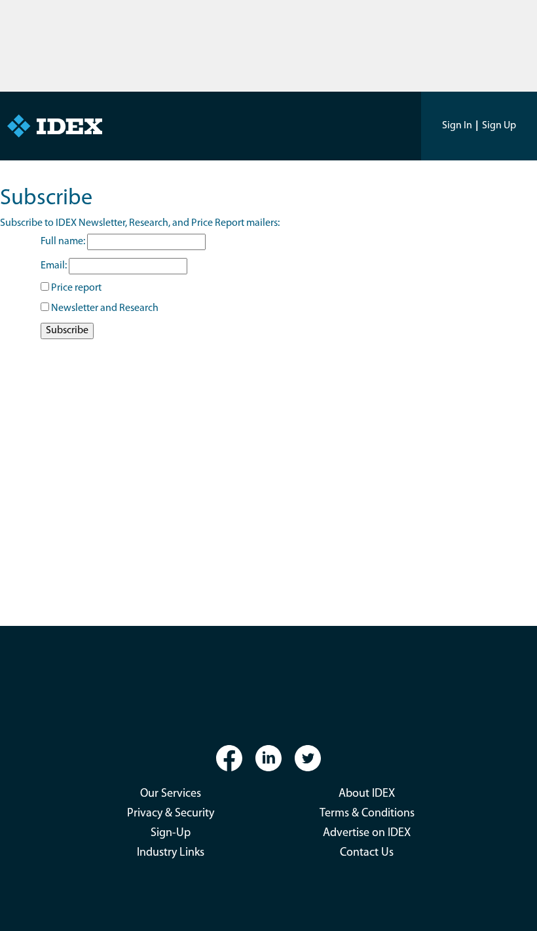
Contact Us (367, 853)
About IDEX (367, 794)
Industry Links (170, 853)
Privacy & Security (170, 814)
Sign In (457, 125)
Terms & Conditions (367, 814)
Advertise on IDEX (367, 833)
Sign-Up (171, 833)
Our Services (170, 794)
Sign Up (499, 125)
